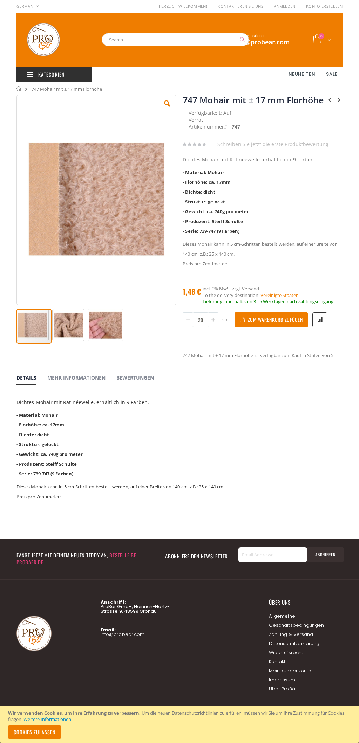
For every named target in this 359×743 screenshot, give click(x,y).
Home (19, 88)
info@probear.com (122, 634)
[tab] (31, 379)
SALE (332, 74)
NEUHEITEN (302, 74)
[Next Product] (339, 99)
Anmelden (285, 6)
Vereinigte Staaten (279, 295)
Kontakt (277, 661)
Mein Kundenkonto (290, 670)
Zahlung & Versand (291, 634)
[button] (167, 109)
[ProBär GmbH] (57, 39)
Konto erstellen (324, 6)
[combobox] (175, 39)
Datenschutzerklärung (294, 643)
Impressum (282, 679)
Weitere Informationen (47, 719)
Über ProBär (283, 689)
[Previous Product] (330, 99)
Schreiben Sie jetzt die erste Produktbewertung (272, 144)
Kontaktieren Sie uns (240, 6)
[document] (180, 724)
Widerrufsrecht (286, 652)
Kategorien (51, 74)
